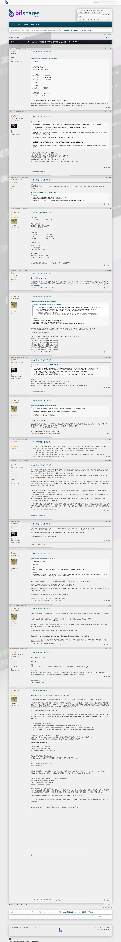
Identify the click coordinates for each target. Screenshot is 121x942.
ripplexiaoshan (53, 30)
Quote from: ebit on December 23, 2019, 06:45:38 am (43, 558)
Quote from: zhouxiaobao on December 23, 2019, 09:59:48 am (47, 304)
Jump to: (94, 917)
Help (19, 24)
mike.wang (17, 180)
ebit (14, 465)
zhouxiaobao (18, 442)
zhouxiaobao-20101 (22, 452)
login (94, 11)
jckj (14, 273)
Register (35, 24)
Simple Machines (32, 928)
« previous (105, 34)
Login (26, 24)
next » (110, 34)
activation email (94, 12)
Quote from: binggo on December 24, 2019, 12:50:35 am (44, 58)
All (21, 37)
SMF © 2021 (23, 928)
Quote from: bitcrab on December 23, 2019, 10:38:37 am (43, 192)
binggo (16, 212)
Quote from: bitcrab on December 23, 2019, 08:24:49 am (44, 405)
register (100, 11)
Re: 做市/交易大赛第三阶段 (42, 51)
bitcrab (15, 116)
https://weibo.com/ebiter (38, 515)
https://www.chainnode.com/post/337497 (44, 129)
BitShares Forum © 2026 (101, 928)
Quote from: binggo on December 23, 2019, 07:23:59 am (44, 121)
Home (13, 24)
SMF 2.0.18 (15, 928)
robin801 (16, 51)
